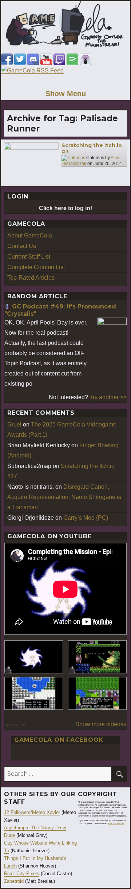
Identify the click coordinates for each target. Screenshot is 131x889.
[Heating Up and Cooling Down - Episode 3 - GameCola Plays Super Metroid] (97, 656)
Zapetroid (14, 881)
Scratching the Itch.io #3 (91, 148)
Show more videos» (101, 724)
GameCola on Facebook (58, 739)
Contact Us (21, 246)
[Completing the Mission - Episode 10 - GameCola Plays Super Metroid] (33, 656)
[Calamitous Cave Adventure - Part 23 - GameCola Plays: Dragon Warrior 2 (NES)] (33, 693)
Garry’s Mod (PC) (85, 518)
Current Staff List (28, 256)
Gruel (14, 424)
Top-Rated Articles (31, 278)
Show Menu (65, 94)
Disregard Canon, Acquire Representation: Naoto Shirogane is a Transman (64, 497)
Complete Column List (36, 267)
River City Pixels (21, 873)
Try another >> (108, 397)
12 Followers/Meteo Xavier (32, 812)
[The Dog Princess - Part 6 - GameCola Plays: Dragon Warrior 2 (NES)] (97, 693)
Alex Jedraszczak (116, 823)
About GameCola (29, 235)
